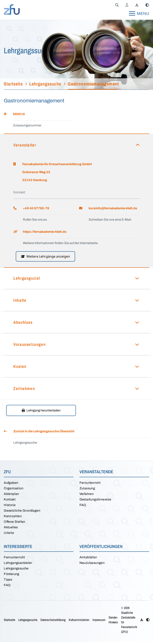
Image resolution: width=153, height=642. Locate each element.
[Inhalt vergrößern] (137, 5)
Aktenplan (11, 494)
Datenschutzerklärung (53, 620)
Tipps (8, 579)
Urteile (9, 532)
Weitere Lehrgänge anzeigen (48, 256)
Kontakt (10, 499)
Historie (10, 505)
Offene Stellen (14, 521)
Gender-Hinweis (113, 619)
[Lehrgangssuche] (117, 5)
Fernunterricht (90, 482)
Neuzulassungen (92, 562)
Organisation (13, 488)
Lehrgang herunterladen (43, 410)
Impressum (98, 620)
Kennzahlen (13, 516)
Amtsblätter (88, 557)
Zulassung (87, 488)
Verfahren (86, 494)
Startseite (9, 620)
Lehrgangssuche (16, 568)
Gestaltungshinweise (95, 499)
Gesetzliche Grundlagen (22, 510)
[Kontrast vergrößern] (147, 5)
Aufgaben (11, 482)
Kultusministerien (79, 620)
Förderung (11, 574)
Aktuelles (11, 527)
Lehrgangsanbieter (18, 562)
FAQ (82, 505)
